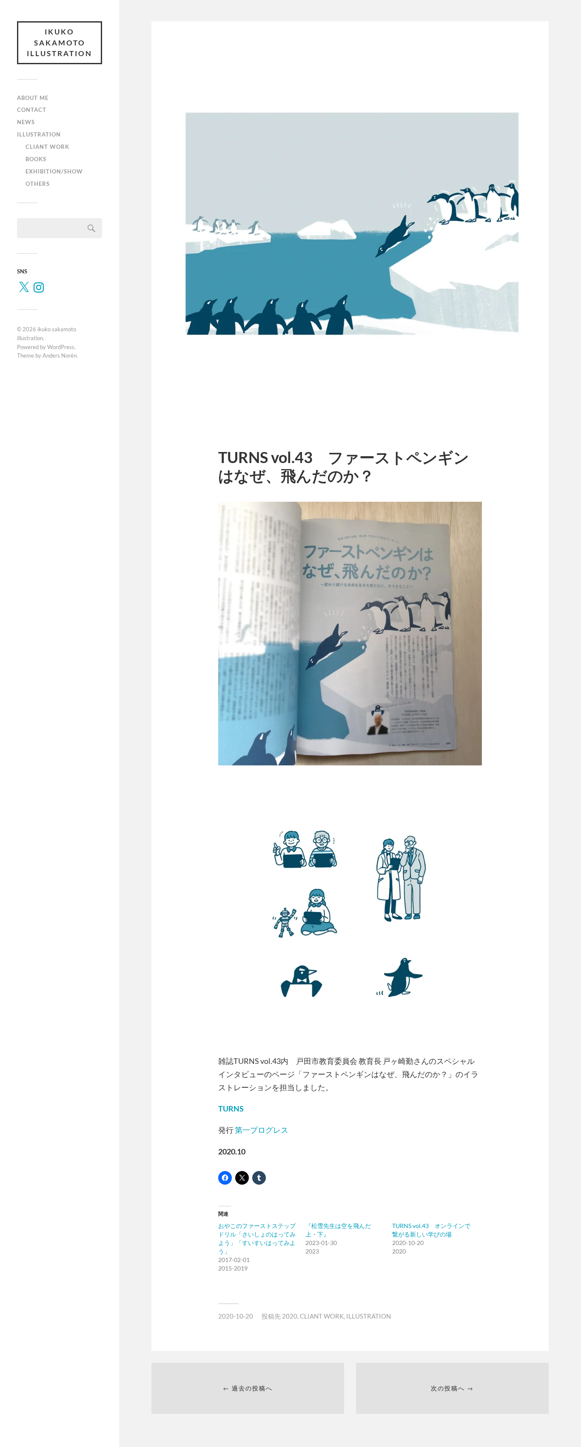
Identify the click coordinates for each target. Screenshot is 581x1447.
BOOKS (36, 159)
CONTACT (31, 109)
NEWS (26, 122)
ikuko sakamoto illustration (59, 42)
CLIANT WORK (47, 146)
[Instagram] (39, 287)
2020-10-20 (235, 1316)
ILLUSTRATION (39, 134)
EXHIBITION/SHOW (54, 171)
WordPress (60, 347)
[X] (24, 287)
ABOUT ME (32, 97)
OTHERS (38, 183)
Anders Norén (60, 355)
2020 (289, 1316)
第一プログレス (261, 1129)
